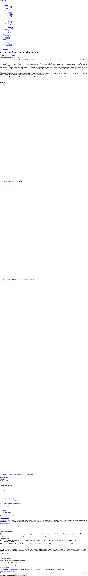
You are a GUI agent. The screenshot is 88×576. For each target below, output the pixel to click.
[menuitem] (45, 2)
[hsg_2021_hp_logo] (3, 0)
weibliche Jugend (11, 55)
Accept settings (3, 571)
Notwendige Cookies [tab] (4, 538)
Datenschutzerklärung (14, 569)
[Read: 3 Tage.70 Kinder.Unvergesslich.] (4, 85)
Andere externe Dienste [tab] (5, 547)
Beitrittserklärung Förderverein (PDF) (10, 500)
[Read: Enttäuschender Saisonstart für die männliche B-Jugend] (4, 378)
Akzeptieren (2, 523)
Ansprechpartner (6, 492)
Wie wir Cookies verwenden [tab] (6, 531)
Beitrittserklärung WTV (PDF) (9, 498)
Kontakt (4, 490)
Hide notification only (10, 571)
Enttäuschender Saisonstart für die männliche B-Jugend (14, 474)
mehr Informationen (9, 523)
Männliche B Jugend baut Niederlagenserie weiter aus (13, 376)
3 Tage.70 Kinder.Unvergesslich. (9, 181)
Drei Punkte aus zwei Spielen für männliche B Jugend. (14, 279)
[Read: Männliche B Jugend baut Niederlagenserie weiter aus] (4, 280)
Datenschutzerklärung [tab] (4, 567)
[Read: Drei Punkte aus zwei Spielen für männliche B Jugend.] (4, 183)
